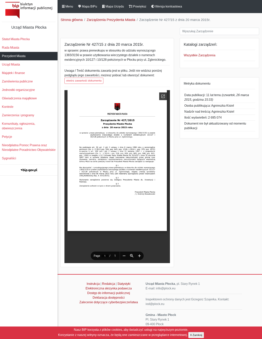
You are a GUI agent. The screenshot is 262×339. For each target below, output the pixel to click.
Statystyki (123, 283)
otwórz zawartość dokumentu (84, 80)
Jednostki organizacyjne (18, 89)
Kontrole (7, 106)
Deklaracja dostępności (109, 297)
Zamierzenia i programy (18, 115)
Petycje (7, 136)
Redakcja (108, 283)
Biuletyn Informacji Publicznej (28, 10)
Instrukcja (93, 283)
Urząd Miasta (11, 64)
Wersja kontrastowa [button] (168, 6)
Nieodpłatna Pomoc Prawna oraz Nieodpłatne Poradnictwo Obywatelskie (29, 147)
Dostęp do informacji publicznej (108, 293)
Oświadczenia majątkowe (19, 98)
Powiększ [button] (139, 6)
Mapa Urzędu (114, 6)
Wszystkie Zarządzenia (199, 55)
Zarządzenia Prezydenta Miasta (111, 20)
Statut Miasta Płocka (16, 39)
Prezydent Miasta (14, 56)
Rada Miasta (10, 47)
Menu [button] (69, 6)
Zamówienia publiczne (17, 81)
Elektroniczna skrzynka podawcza (109, 288)
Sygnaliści (9, 158)
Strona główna (72, 20)
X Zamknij (196, 335)
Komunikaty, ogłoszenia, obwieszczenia (18, 126)
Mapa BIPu (89, 6)
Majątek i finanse (13, 73)
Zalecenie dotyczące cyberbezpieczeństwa (108, 302)
